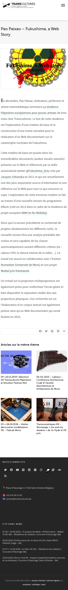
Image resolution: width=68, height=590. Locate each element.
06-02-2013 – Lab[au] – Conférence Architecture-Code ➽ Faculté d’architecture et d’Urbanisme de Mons (50, 383)
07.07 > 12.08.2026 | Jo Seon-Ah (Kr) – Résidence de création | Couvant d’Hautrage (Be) (31, 550)
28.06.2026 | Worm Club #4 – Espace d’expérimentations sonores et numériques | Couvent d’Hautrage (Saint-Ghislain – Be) (33, 559)
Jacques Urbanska (12, 177)
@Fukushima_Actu (38, 171)
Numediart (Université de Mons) (20, 265)
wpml (43, 585)
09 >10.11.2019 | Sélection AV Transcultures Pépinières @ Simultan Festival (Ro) (16, 380)
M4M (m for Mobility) (34, 213)
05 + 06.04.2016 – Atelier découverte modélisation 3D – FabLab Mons (14, 427)
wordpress (27, 585)
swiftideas (36, 585)
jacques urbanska (38, 581)
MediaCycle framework (15, 271)
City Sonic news (12, 524)
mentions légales (52, 581)
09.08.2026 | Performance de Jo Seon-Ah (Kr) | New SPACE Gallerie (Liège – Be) (30, 542)
